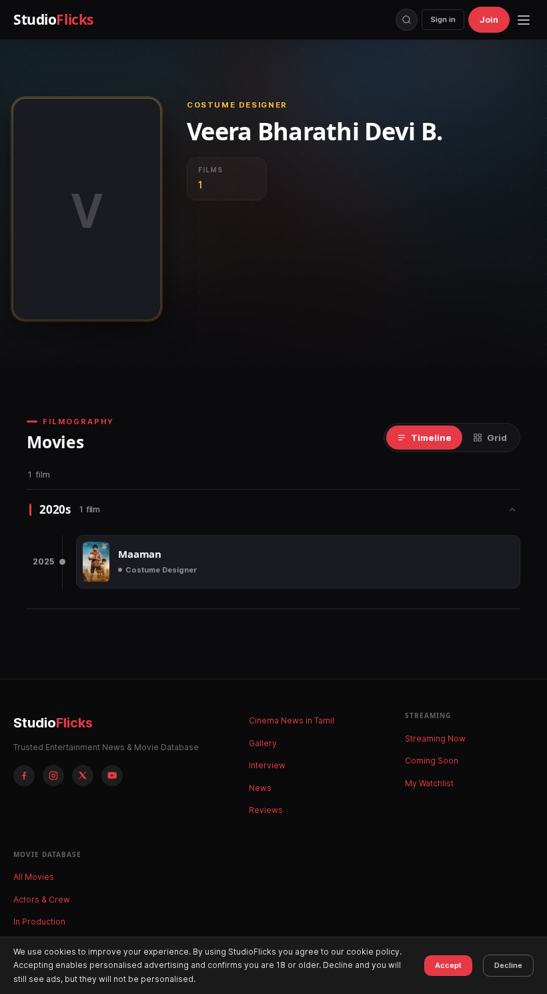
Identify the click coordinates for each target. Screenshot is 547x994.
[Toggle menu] (524, 20)
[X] (82, 775)
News (260, 788)
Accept (448, 965)
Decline (508, 965)
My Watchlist (429, 783)
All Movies (33, 877)
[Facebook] (24, 775)
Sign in (443, 19)
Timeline (431, 437)
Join (489, 19)
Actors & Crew (41, 899)
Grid (497, 437)
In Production (39, 922)
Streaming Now (435, 738)
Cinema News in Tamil (291, 720)
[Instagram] (53, 775)
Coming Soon (431, 761)
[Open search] (407, 20)
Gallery (263, 743)
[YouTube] (112, 775)
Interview (267, 765)
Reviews (266, 810)
